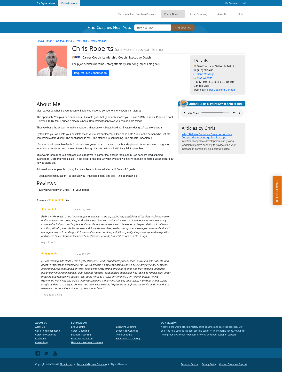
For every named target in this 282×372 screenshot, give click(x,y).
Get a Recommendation (47, 330)
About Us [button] (222, 14)
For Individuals (69, 3)
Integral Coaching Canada (219, 89)
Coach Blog (41, 338)
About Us (40, 326)
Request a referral (196, 334)
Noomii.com (66, 364)
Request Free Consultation (90, 73)
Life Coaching (78, 326)
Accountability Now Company (92, 364)
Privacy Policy (209, 364)
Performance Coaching (128, 338)
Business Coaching (81, 334)
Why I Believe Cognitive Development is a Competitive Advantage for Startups (207, 136)
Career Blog (41, 342)
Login (244, 3)
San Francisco (99, 41)
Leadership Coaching (127, 330)
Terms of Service (189, 364)
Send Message (205, 74)
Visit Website (204, 78)
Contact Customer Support (233, 364)
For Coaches (231, 3)
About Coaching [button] (199, 14)
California (81, 41)
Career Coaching (80, 330)
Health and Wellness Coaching (87, 342)
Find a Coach (44, 41)
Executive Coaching (126, 326)
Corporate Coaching (45, 334)
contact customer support (223, 334)
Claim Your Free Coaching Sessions (137, 14)
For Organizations (46, 3)
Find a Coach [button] (172, 14)
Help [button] (240, 14)
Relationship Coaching (82, 338)
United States (64, 41)
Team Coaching (124, 334)
